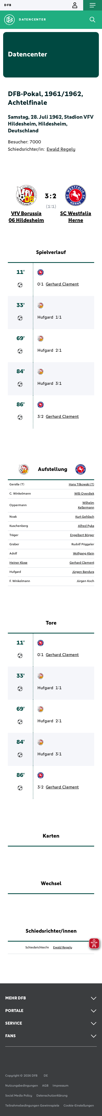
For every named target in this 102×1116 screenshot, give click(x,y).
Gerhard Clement (62, 284)
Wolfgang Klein (83, 553)
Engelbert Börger (82, 535)
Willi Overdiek (84, 493)
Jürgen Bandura (83, 572)
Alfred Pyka (86, 526)
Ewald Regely (61, 149)
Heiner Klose (18, 562)
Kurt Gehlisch (84, 516)
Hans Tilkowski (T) (81, 484)
